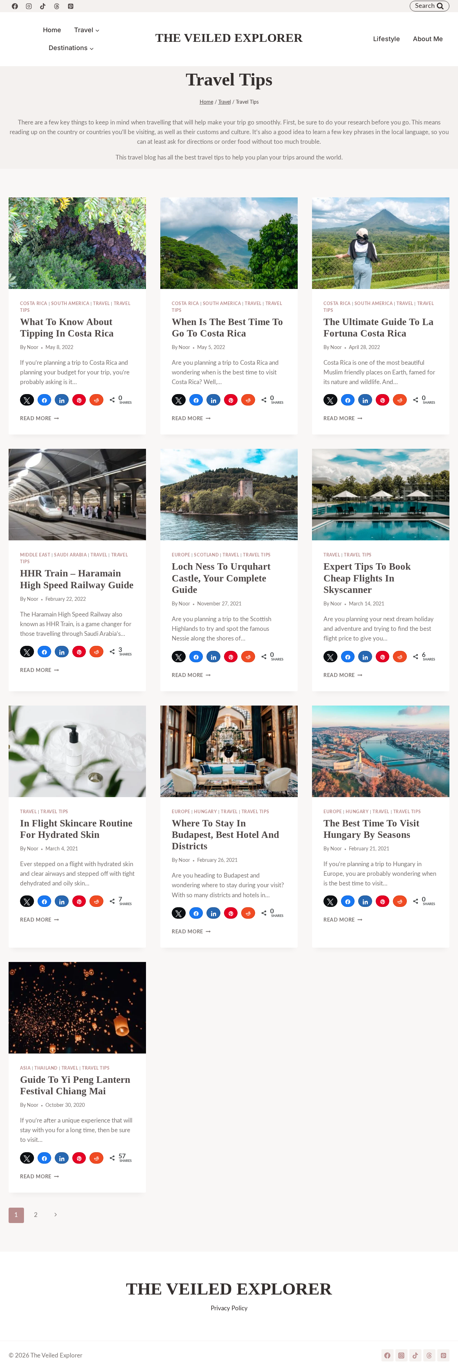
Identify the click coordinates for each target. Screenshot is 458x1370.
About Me (428, 39)
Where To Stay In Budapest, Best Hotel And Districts (225, 835)
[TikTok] (42, 6)
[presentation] (77, 243)
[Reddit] (96, 399)
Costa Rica (33, 303)
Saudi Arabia (70, 555)
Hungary (205, 812)
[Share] (44, 399)
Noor (32, 347)
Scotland (206, 555)
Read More (39, 418)
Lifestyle (386, 39)
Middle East (35, 555)
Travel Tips (257, 555)
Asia (25, 1068)
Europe (181, 555)
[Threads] (56, 6)
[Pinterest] (70, 6)
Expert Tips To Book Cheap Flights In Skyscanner (367, 578)
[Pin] (79, 399)
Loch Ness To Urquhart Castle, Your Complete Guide (221, 578)
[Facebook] (15, 6)
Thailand (46, 1068)
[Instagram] (29, 6)
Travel (101, 303)
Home (52, 30)
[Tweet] (27, 399)
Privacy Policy (229, 1308)
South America (70, 303)
